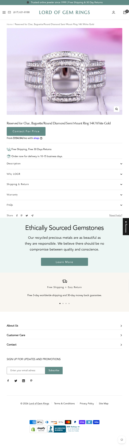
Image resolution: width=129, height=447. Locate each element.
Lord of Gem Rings (39, 403)
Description (14, 163)
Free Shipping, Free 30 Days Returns (31, 149)
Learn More (64, 262)
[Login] (113, 12)
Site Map (104, 403)
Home (10, 24)
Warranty (12, 195)
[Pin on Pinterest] (21, 215)
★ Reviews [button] (126, 227)
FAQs (10, 205)
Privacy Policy (87, 403)
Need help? (115, 215)
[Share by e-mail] (32, 216)
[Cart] (124, 12)
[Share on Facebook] (17, 215)
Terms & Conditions (64, 403)
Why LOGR (13, 174)
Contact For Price (26, 131)
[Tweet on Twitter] (26, 215)
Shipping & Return (18, 184)
